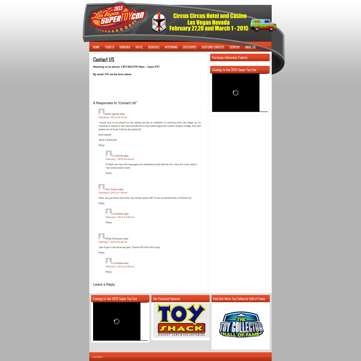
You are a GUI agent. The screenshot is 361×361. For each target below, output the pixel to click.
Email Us (250, 47)
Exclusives (189, 47)
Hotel (139, 47)
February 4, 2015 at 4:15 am (113, 117)
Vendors (124, 47)
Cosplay (235, 47)
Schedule (153, 47)
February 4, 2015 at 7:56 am (113, 192)
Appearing (171, 47)
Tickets (109, 47)
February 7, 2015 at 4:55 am (120, 159)
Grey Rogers (111, 189)
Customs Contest (213, 47)
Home (96, 47)
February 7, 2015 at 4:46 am (113, 241)
